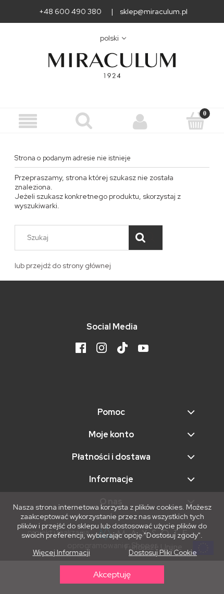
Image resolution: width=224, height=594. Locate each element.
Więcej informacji (61, 552)
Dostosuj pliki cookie (163, 552)
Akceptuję (112, 574)
